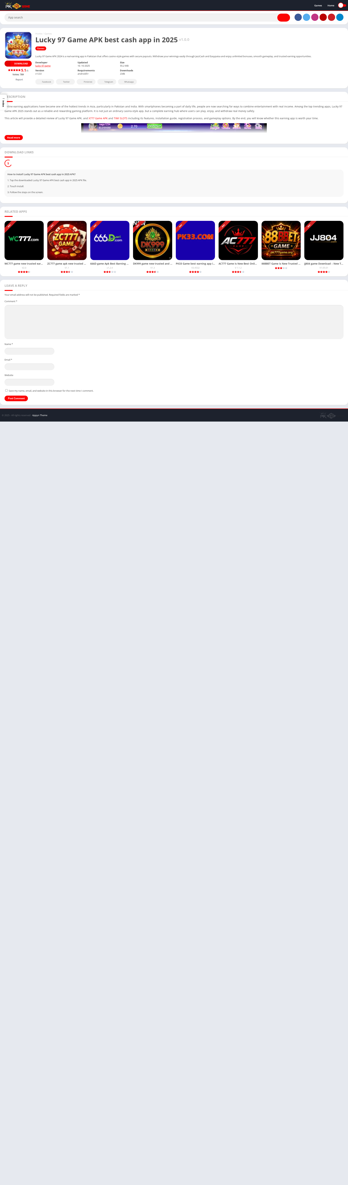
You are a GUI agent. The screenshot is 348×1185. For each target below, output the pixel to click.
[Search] (283, 18)
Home (331, 5)
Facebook (46, 81)
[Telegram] (339, 17)
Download (21, 63)
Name (9, 344)
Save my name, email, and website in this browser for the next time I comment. (51, 390)
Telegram (108, 81)
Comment (11, 301)
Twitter (66, 81)
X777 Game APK (98, 118)
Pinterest (88, 81)
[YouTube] (323, 17)
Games (318, 5)
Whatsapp (129, 81)
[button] (3, 102)
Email (8, 359)
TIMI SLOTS (120, 118)
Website (9, 375)
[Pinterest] (331, 17)
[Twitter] (306, 17)
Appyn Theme (39, 415)
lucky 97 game (43, 65)
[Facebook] (298, 17)
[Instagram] (314, 17)
